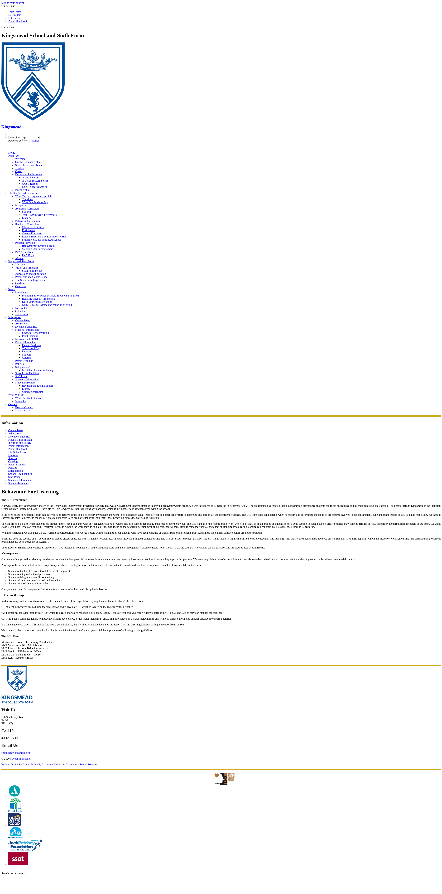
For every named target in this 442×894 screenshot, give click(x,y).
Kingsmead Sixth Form (21, 261)
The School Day (31, 348)
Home (11, 152)
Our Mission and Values (28, 162)
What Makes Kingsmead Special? (33, 196)
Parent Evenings (24, 360)
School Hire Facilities (27, 373)
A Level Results (31, 177)
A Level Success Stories (35, 180)
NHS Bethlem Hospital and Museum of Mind (47, 304)
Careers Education (32, 233)
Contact (12, 404)
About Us (13, 155)
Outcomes (20, 286)
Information (14, 317)
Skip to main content (12, 2)
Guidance (20, 283)
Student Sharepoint (32, 391)
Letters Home (15, 18)
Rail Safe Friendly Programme (38, 298)
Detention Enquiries (26, 326)
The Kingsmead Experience (23, 193)
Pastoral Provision (25, 242)
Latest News (22, 292)
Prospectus (21, 205)
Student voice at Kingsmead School (41, 239)
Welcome (20, 158)
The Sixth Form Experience (30, 280)
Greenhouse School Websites (82, 764)
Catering (26, 357)
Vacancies (20, 401)
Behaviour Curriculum (27, 221)
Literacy (26, 217)
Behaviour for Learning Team (38, 245)
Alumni (19, 258)
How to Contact (24, 407)
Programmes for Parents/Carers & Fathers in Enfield (50, 295)
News (11, 289)
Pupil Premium (30, 335)
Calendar (20, 311)
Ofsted (18, 171)
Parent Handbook (17, 21)
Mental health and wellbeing (37, 370)
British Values (22, 189)
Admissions (21, 323)
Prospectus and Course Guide (31, 276)
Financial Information (27, 329)
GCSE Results (30, 183)
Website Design (9, 764)
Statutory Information (27, 379)
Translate (34, 140)
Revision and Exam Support (37, 385)
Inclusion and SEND (26, 339)
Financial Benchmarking (35, 332)
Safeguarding (22, 367)
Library (26, 388)
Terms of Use (22, 410)
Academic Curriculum (27, 208)
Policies (19, 363)
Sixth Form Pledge (32, 270)
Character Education (33, 227)
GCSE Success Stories (34, 186)
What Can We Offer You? (29, 398)
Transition (27, 199)
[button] (16, 27)
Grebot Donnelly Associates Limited (42, 764)
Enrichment (28, 230)
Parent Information (25, 342)
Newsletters (14, 14)
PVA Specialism (24, 252)
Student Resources (25, 382)
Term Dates (14, 11)
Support (26, 354)
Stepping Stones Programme (37, 248)
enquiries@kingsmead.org (15, 752)
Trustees (19, 168)
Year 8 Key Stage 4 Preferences (39, 214)
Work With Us (16, 394)
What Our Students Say (35, 202)
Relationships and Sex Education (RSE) (44, 236)
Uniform (26, 351)
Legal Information (21, 758)
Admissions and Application (30, 273)
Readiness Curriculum (27, 224)
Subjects (26, 211)
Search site (7, 873)
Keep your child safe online (37, 301)
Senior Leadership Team (28, 165)
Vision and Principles (26, 267)
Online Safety (22, 320)
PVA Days (28, 255)
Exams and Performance (28, 174)
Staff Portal (21, 376)
